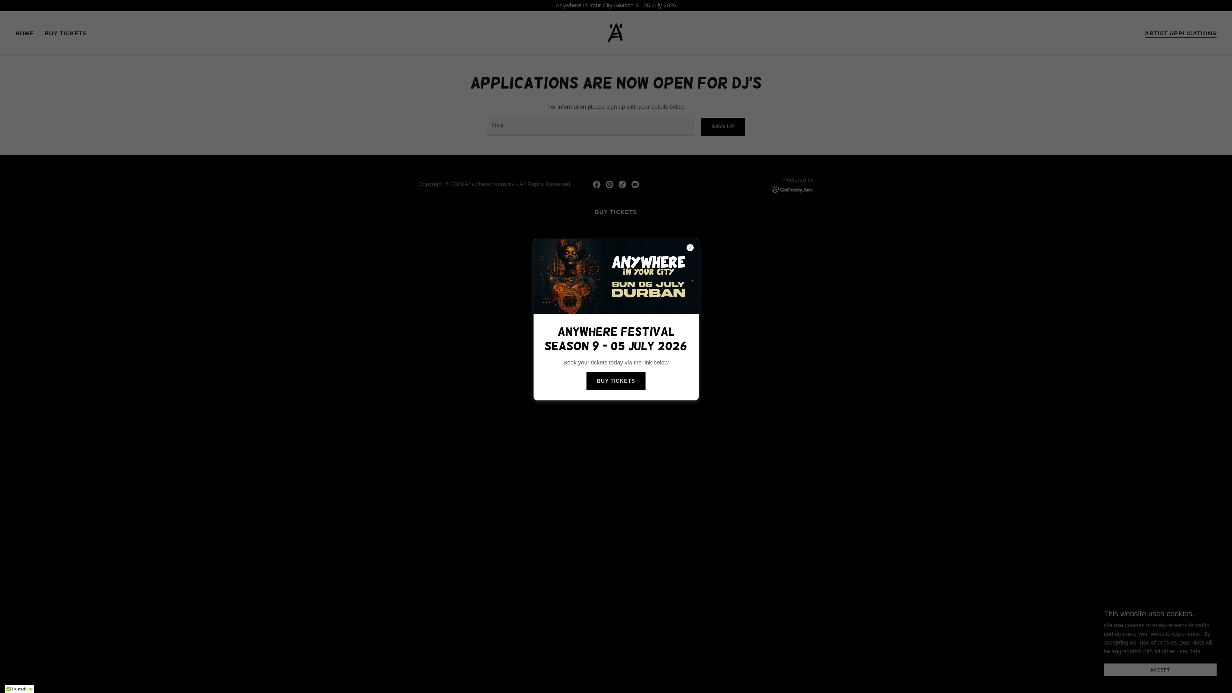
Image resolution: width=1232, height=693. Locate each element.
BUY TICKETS (616, 381)
